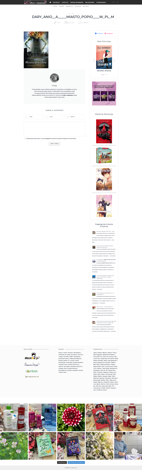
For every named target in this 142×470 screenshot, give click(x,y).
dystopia (69, 370)
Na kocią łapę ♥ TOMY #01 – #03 (105, 231)
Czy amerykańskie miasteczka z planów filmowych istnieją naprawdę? (105, 277)
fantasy (60, 352)
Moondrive (114, 378)
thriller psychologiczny (75, 358)
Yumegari (105, 376)
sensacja (80, 370)
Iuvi (95, 384)
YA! (106, 370)
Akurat (98, 384)
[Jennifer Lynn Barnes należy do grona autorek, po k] (71, 446)
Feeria (114, 352)
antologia (61, 368)
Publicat (113, 362)
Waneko (100, 352)
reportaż (61, 366)
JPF (113, 386)
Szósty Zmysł (96, 388)
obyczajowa (74, 354)
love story (80, 354)
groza (65, 368)
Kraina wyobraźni (76, 2)
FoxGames (100, 372)
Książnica (113, 388)
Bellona (100, 376)
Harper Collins (97, 374)
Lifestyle (65, 2)
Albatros (105, 352)
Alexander (102, 378)
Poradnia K (99, 390)
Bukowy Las (113, 372)
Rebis (107, 380)
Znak (102, 366)
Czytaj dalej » (113, 255)
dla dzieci (70, 352)
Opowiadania (101, 2)
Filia (115, 356)
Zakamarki (106, 382)
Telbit (113, 376)
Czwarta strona (109, 366)
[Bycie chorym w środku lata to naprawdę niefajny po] (14, 446)
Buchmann (108, 378)
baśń (65, 372)
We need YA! (111, 358)
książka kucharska (72, 368)
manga (61, 356)
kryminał (61, 360)
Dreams (112, 384)
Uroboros (99, 368)
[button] (114, 60)
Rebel (105, 360)
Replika (95, 376)
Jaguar (95, 352)
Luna (94, 390)
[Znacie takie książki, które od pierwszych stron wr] (99, 417)
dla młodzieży (77, 352)
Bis (100, 386)
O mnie (55, 6)
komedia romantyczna (76, 366)
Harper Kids (104, 358)
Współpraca (69, 6)
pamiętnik (75, 370)
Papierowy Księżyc (105, 364)
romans (65, 352)
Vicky (58, 22)
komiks (65, 360)
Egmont (110, 352)
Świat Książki (105, 368)
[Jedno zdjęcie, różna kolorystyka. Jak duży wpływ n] (99, 446)
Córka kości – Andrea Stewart (105, 306)
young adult (69, 362)
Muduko (103, 380)
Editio (94, 372)
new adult (66, 356)
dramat (61, 372)
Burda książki (96, 380)
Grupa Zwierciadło (106, 386)
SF (68, 360)
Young (115, 366)
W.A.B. (98, 364)
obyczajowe (67, 366)
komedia (61, 364)
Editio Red (96, 378)
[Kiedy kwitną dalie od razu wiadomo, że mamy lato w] (71, 417)
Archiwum (86, 6)
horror (66, 364)
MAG (94, 364)
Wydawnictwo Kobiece (109, 354)
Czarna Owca (96, 358)
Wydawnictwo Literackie (104, 362)
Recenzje (56, 2)
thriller (71, 356)
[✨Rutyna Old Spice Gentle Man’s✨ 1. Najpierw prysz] (128, 417)
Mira (97, 386)
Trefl (94, 368)
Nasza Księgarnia (97, 354)
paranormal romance (64, 358)
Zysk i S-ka (105, 356)
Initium (111, 382)
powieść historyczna (73, 364)
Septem (108, 388)
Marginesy (106, 372)
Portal (107, 384)
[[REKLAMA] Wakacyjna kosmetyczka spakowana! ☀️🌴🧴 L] (14, 417)
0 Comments (85, 22)
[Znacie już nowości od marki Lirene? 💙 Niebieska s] (42, 417)
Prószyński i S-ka (97, 356)
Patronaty (78, 6)
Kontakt (61, 6)
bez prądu (67, 354)
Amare (104, 390)
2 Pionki (103, 388)
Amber (103, 374)
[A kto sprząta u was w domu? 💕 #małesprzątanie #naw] (128, 446)
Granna (116, 382)
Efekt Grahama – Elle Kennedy (104, 70)
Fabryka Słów (111, 370)
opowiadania (77, 356)
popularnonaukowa (78, 362)
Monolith (100, 360)
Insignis (113, 364)
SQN (114, 374)
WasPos (103, 384)
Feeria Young (109, 374)
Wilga (109, 376)
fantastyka (61, 354)
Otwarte (111, 356)
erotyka (72, 360)
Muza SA (103, 370)
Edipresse (100, 382)
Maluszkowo (89, 2)
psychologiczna (62, 370)
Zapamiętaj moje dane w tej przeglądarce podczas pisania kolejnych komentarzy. (51, 138)
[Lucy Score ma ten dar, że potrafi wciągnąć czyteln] (42, 446)
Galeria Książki (97, 366)
